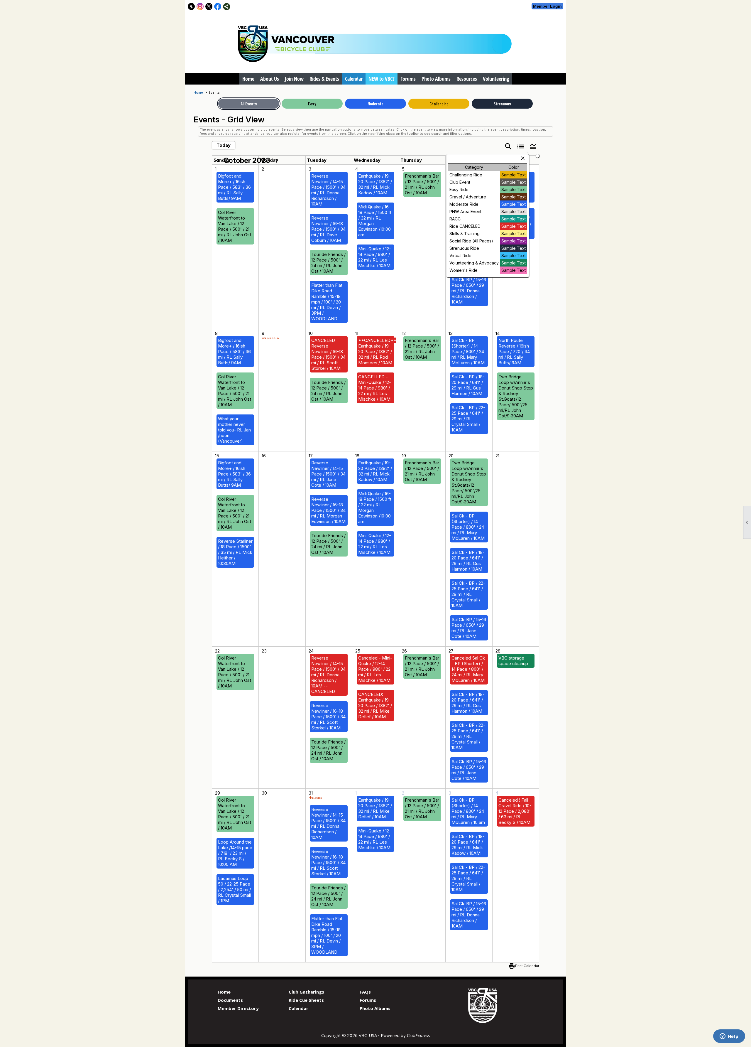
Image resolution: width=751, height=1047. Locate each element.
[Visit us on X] (209, 6)
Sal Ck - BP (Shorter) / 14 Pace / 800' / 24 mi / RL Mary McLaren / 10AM (468, 351)
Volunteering (496, 78)
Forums (408, 78)
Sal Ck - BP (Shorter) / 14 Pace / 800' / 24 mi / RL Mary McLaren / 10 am (468, 811)
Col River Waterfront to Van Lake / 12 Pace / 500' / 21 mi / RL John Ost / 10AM (234, 226)
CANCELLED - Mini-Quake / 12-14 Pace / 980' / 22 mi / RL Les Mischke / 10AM (374, 388)
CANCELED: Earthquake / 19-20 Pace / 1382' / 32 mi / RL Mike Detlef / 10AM (375, 705)
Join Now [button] (294, 78)
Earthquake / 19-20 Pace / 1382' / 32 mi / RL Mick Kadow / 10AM (375, 184)
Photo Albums (436, 78)
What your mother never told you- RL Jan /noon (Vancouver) (234, 430)
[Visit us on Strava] (191, 6)
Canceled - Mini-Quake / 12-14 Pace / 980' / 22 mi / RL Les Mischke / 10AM (375, 669)
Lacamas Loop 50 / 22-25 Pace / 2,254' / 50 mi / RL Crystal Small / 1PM (234, 889)
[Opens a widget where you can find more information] (729, 1036)
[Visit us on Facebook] (217, 6)
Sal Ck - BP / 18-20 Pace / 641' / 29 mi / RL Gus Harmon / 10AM (468, 385)
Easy (312, 103)
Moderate (375, 103)
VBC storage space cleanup (513, 660)
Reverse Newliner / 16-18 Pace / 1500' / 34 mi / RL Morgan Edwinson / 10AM (328, 510)
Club (418, 1035)
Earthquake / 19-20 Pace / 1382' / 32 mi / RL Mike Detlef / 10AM (375, 808)
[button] (533, 146)
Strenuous (502, 103)
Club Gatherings (306, 992)
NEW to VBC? (381, 78)
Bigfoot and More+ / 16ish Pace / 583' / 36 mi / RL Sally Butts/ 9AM (234, 187)
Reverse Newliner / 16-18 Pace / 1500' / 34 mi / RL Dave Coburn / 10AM (328, 229)
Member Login (547, 6)
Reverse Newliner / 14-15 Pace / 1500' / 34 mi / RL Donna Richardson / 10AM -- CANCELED (328, 674)
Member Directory (238, 1008)
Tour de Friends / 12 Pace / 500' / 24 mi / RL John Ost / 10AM (328, 263)
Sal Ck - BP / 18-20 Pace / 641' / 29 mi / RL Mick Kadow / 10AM (468, 845)
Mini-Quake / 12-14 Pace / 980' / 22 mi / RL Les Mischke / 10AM (374, 257)
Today (223, 145)
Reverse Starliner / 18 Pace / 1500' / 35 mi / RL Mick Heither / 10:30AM (235, 552)
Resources (466, 78)
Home (248, 78)
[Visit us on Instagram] (200, 6)
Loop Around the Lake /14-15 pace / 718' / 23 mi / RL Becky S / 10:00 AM (235, 853)
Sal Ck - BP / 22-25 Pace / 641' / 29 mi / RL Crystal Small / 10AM (468, 419)
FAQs (365, 992)
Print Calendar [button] (527, 966)
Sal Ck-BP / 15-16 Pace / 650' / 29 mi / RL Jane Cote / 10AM (468, 628)
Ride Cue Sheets (306, 1000)
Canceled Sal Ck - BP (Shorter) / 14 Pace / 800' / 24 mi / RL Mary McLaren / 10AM (468, 669)
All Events (249, 103)
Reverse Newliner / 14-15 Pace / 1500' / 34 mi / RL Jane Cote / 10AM (328, 474)
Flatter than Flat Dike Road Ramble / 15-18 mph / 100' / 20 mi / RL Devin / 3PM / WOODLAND (326, 301)
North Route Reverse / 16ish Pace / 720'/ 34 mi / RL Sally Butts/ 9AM (514, 351)
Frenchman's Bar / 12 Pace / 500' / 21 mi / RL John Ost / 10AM (422, 184)
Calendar (354, 78)
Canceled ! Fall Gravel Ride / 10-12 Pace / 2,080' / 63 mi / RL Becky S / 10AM (515, 811)
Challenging (439, 103)
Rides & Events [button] (324, 78)
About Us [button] (269, 78)
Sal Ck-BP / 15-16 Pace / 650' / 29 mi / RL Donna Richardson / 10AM (468, 291)
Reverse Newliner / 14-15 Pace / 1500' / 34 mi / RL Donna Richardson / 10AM (328, 190)
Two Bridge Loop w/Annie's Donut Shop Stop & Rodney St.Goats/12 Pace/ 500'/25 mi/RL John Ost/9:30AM (515, 396)
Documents (230, 1000)
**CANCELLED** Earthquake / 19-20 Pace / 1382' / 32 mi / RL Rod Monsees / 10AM (377, 351)
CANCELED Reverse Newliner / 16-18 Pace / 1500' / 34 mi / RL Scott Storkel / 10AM (328, 354)
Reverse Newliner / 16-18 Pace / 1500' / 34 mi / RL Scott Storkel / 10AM (328, 717)
